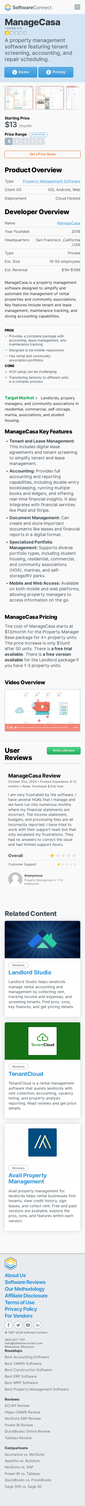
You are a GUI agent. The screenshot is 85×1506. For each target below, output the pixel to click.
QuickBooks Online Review (27, 1431)
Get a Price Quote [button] (42, 154)
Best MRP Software (21, 1382)
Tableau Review (18, 1438)
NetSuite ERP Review (23, 1418)
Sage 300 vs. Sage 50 (23, 1486)
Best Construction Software (28, 1370)
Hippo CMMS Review (22, 1412)
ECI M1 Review (17, 1405)
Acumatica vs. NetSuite (24, 1454)
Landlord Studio (29, 972)
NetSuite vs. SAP (19, 1467)
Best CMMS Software (23, 1363)
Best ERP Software (21, 1376)
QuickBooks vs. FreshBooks (28, 1480)
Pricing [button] (59, 72)
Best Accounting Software (27, 1357)
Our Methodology (25, 1289)
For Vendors (18, 1316)
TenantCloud (25, 1073)
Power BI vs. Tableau (22, 1473)
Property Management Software (51, 181)
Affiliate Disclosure (26, 1296)
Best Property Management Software (37, 1389)
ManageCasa (68, 223)
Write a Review (64, 750)
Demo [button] (24, 72)
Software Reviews (25, 1282)
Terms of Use (19, 1302)
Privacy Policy (21, 1309)
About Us (15, 1275)
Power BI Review (19, 1425)
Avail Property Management (27, 1178)
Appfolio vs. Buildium (22, 1461)
